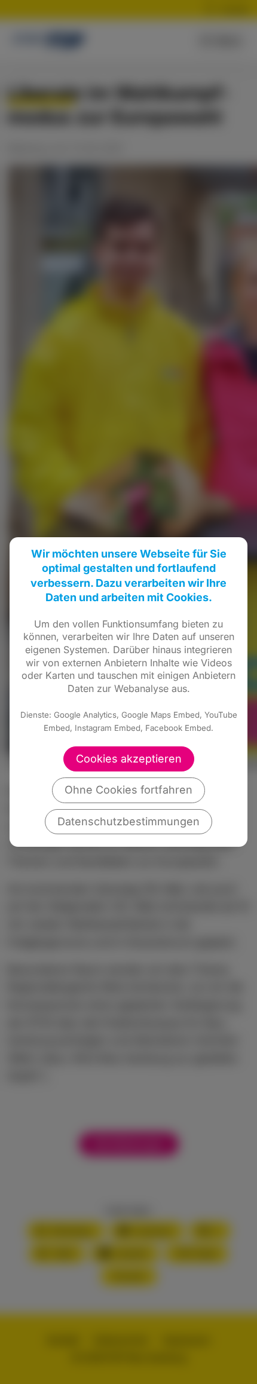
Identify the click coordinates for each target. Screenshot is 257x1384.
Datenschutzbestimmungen (128, 821)
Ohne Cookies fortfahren (128, 789)
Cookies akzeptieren (129, 758)
